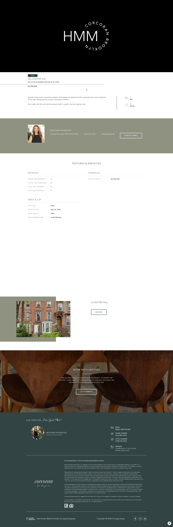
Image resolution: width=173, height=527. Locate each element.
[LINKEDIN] (145, 519)
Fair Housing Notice (70, 460)
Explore (98, 312)
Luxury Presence (69, 519)
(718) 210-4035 (90, 134)
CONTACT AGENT (131, 135)
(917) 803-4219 (121, 435)
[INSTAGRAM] (140, 519)
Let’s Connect (86, 392)
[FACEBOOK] (135, 519)
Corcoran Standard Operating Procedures (91, 460)
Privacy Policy (119, 519)
